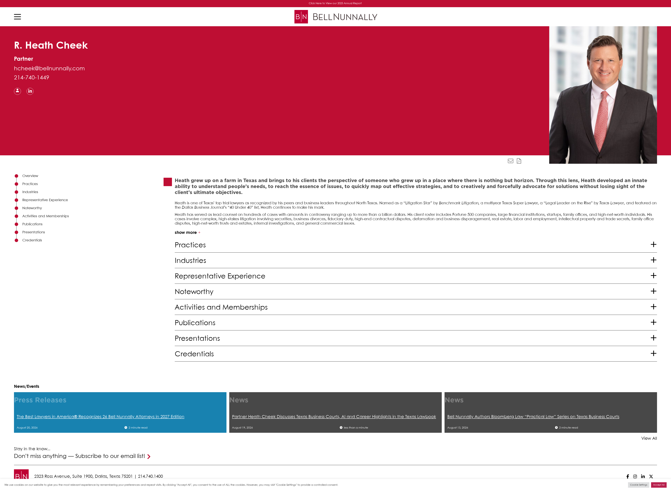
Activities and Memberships (45, 216)
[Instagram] (635, 476)
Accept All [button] (659, 485)
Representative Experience (45, 200)
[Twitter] (651, 476)
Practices (30, 184)
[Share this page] (510, 161)
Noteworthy (32, 208)
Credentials (32, 240)
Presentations (33, 232)
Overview (30, 176)
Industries (30, 192)
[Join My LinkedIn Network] (30, 91)
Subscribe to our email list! (110, 456)
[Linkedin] (643, 476)
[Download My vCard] (17, 91)
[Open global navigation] (18, 17)
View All (649, 439)
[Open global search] (653, 16)
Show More (186, 233)
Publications (32, 224)
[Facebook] (627, 476)
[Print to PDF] (519, 161)
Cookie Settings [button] (638, 485)
